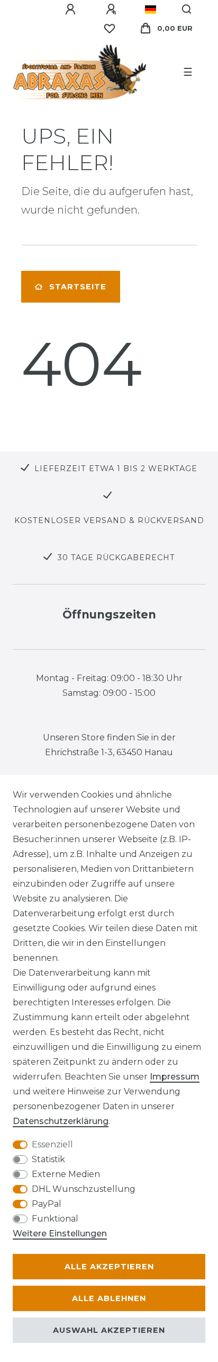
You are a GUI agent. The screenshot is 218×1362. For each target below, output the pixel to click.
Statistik (48, 1159)
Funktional (55, 1219)
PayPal (46, 1204)
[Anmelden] (72, 10)
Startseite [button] (77, 286)
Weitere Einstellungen (60, 1233)
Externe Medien (66, 1174)
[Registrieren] (112, 10)
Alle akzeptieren (109, 1266)
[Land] (150, 9)
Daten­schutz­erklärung (60, 1121)
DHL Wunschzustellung (83, 1189)
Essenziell (52, 1144)
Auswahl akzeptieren (109, 1330)
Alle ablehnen (109, 1298)
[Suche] (187, 9)
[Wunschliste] (110, 28)
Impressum (174, 1077)
